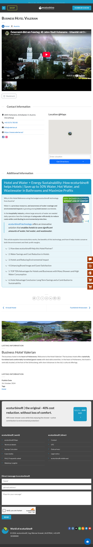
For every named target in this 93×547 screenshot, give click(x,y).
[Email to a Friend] (46, 298)
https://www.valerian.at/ (13, 132)
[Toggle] (6, 248)
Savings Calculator (11, 449)
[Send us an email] (76, 528)
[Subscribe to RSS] (82, 528)
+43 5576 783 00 (11, 122)
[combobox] (70, 156)
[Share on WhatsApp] (34, 298)
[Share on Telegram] (59, 298)
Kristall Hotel (10, 308)
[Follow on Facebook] (69, 528)
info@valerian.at (10, 127)
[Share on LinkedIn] (55, 298)
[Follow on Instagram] (72, 528)
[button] (4, 8)
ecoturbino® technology (20, 224)
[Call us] (79, 528)
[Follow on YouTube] (89, 528)
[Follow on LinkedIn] (86, 528)
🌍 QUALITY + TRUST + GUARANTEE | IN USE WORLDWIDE (46, 2)
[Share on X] (42, 298)
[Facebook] (3, 137)
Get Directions (63, 161)
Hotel (4, 389)
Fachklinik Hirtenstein (79, 308)
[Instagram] (6, 137)
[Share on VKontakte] (51, 298)
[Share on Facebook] (38, 298)
